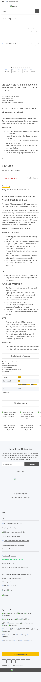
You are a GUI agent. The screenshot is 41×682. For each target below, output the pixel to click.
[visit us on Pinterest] (13, 670)
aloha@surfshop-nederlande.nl (11, 586)
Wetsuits (11, 100)
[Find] (37, 11)
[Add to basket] (3, 25)
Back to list (6, 19)
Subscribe (32, 471)
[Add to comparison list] (30, 30)
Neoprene (34, 391)
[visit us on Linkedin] (28, 670)
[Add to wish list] (35, 30)
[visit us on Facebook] (4, 670)
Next (37, 72)
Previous (3, 72)
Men (19, 384)
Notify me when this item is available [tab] (15, 191)
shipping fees (19, 675)
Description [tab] (6, 187)
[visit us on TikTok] (23, 670)
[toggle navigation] (3, 1)
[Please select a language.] (15, 6)
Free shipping (16, 172)
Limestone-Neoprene (24, 391)
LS (19, 387)
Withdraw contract (20, 663)
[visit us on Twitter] (8, 670)
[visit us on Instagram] (18, 670)
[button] (22, 6)
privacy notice (9, 464)
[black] (20, 396)
